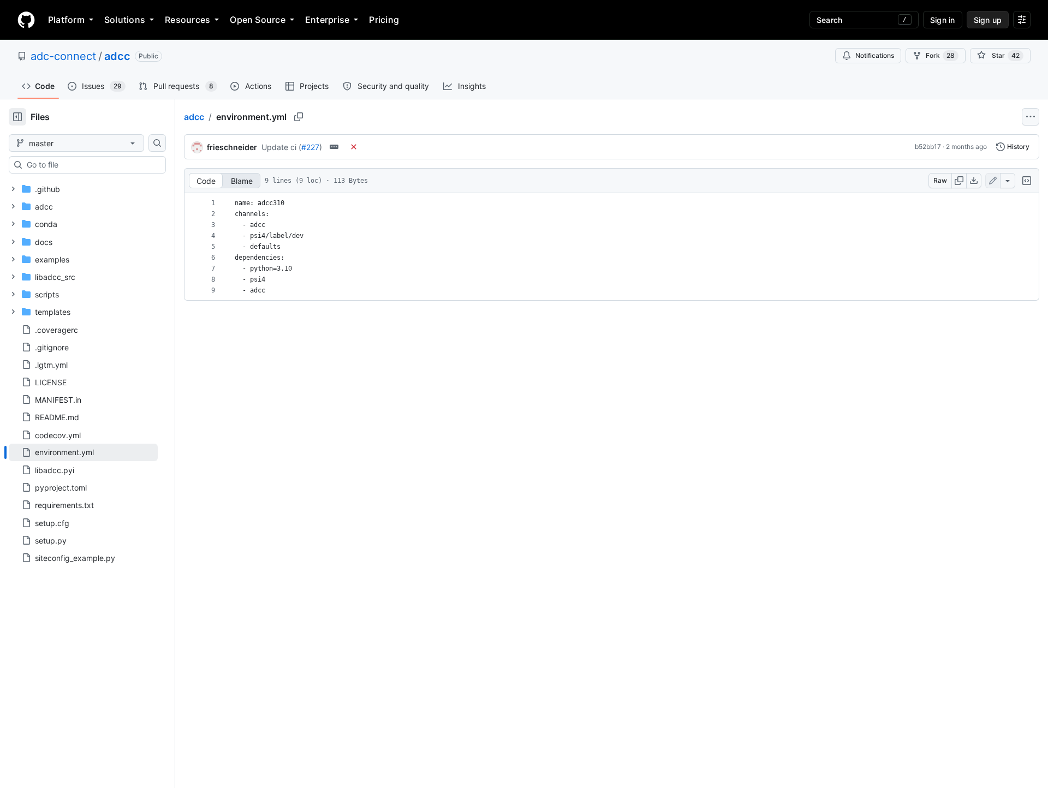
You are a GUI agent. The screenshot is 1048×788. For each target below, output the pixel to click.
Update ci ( (281, 147)
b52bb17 (928, 146)
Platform (66, 19)
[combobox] (92, 165)
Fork (940, 55)
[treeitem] (83, 452)
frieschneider (232, 147)
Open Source (257, 19)
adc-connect (63, 56)
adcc (117, 56)
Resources (187, 19)
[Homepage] (26, 19)
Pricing (384, 19)
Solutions (124, 19)
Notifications (874, 55)
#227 (310, 147)
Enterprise (327, 19)
